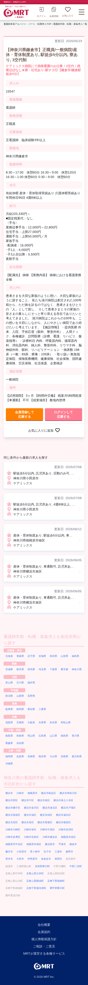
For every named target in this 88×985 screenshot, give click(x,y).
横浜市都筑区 (63, 822)
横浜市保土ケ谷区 (63, 800)
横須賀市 (50, 844)
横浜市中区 (27, 800)
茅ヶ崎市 (35, 851)
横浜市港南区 (12, 815)
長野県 (31, 695)
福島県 (75, 656)
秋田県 (53, 656)
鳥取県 (9, 735)
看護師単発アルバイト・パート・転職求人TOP (27, 24)
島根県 (20, 735)
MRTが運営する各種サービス (44, 953)
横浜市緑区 (46, 815)
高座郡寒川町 (42, 866)
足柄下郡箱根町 (56, 880)
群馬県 (31, 669)
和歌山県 (66, 722)
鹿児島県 (77, 756)
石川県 (20, 682)
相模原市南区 (33, 844)
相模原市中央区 (14, 844)
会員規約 (44, 932)
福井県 (31, 682)
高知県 (20, 743)
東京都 (64, 669)
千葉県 (53, 669)
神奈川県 (77, 669)
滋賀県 (9, 722)
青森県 (20, 656)
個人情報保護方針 (44, 939)
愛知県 (31, 709)
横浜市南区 (43, 800)
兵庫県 (42, 722)
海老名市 (46, 858)
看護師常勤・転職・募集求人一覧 (70, 24)
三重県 (42, 709)
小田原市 (21, 851)
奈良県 (53, 722)
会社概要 (44, 924)
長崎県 (31, 756)
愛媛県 (9, 743)
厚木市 (9, 858)
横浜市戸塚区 (68, 807)
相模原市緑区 (68, 837)
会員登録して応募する (24, 414)
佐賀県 (20, 756)
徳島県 (64, 735)
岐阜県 (9, 709)
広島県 (42, 735)
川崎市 (20, 793)
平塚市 (62, 844)
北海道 (9, 656)
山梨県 (20, 695)
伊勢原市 (32, 858)
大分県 (53, 756)
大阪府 (31, 722)
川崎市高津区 (65, 829)
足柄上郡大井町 (35, 873)
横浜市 (9, 793)
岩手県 (31, 656)
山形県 (64, 656)
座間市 (58, 858)
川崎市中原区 (47, 829)
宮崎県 (64, 756)
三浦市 (58, 851)
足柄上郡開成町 (35, 880)
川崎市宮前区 (31, 837)
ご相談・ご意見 (44, 946)
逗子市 (47, 851)
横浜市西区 (11, 800)
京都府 (20, 722)
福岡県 (9, 756)
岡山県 (31, 735)
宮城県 (42, 656)
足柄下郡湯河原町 (36, 888)
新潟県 (9, 695)
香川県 (75, 735)
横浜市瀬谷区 (63, 815)
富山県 (9, 682)
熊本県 (42, 756)
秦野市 (69, 851)
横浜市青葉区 (44, 822)
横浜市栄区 (11, 822)
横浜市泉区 (27, 822)
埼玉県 (42, 669)
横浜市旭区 (30, 815)
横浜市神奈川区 (68, 793)
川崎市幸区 (30, 829)
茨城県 (9, 669)
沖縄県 (9, 763)
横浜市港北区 (49, 807)
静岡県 (20, 709)
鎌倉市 (73, 844)
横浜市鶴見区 (48, 793)
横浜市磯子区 (12, 807)
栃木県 (20, 669)
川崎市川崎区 (12, 829)
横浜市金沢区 (31, 807)
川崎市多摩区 (12, 837)
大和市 (20, 858)
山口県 (53, 735)
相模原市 (32, 793)
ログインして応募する (63, 414)
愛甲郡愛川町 (57, 888)
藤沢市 (9, 851)
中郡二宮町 (75, 866)
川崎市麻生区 (49, 837)
